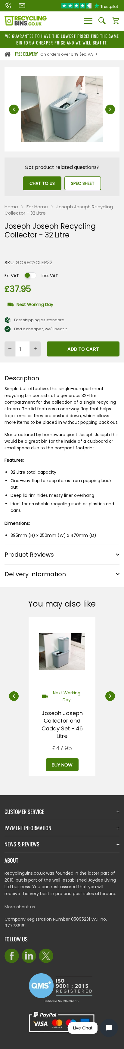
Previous (14, 109)
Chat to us (42, 183)
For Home (37, 206)
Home (11, 206)
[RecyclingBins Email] (22, 6)
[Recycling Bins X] (46, 956)
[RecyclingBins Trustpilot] (89, 6)
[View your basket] (115, 21)
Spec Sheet (83, 183)
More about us (20, 907)
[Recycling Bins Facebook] (12, 956)
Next (110, 109)
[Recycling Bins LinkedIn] (29, 956)
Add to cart (83, 349)
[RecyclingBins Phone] (8, 5)
